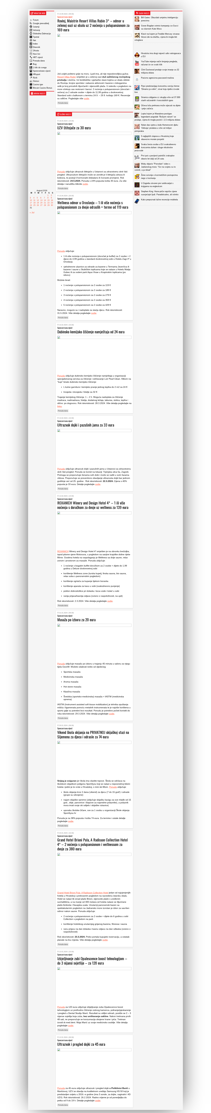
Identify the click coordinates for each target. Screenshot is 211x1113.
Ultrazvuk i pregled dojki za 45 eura (81, 1044)
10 (31, 200)
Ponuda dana (39, 61)
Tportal (36, 37)
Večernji (36, 30)
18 (34, 203)
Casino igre (38, 84)
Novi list (36, 54)
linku (59, 406)
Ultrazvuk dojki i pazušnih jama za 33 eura (85, 425)
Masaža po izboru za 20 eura (76, 619)
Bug (34, 64)
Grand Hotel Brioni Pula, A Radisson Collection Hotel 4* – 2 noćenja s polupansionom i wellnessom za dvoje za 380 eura (92, 844)
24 (31, 205)
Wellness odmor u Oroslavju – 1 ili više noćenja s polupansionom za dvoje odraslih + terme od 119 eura (92, 205)
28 (45, 205)
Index (35, 44)
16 (52, 200)
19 (38, 203)
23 (52, 203)
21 (45, 203)
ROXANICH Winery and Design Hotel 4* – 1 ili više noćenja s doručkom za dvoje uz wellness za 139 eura (92, 505)
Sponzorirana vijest (64, 16)
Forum (36, 20)
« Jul (32, 212)
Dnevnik (36, 47)
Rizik (35, 78)
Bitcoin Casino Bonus (42, 88)
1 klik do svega (39, 67)
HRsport (36, 74)
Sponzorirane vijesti (42, 71)
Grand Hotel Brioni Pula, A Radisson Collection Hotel (82, 892)
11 (34, 200)
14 (45, 200)
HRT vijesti (38, 57)
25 (34, 205)
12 (38, 200)
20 (41, 203)
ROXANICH (63, 551)
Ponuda (61, 171)
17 (31, 203)
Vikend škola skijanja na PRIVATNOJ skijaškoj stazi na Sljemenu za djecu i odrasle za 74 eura (93, 734)
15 (48, 200)
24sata (36, 50)
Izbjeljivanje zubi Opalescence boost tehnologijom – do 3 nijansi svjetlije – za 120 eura (92, 961)
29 (48, 205)
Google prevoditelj (41, 23)
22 (48, 203)
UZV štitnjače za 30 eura (74, 127)
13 (41, 200)
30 (52, 205)
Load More (158, 210)
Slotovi (36, 81)
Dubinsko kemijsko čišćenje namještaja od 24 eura (90, 331)
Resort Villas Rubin (66, 77)
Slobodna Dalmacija (42, 33)
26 (38, 205)
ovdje (86, 98)
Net (34, 40)
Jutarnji (36, 27)
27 (41, 205)
